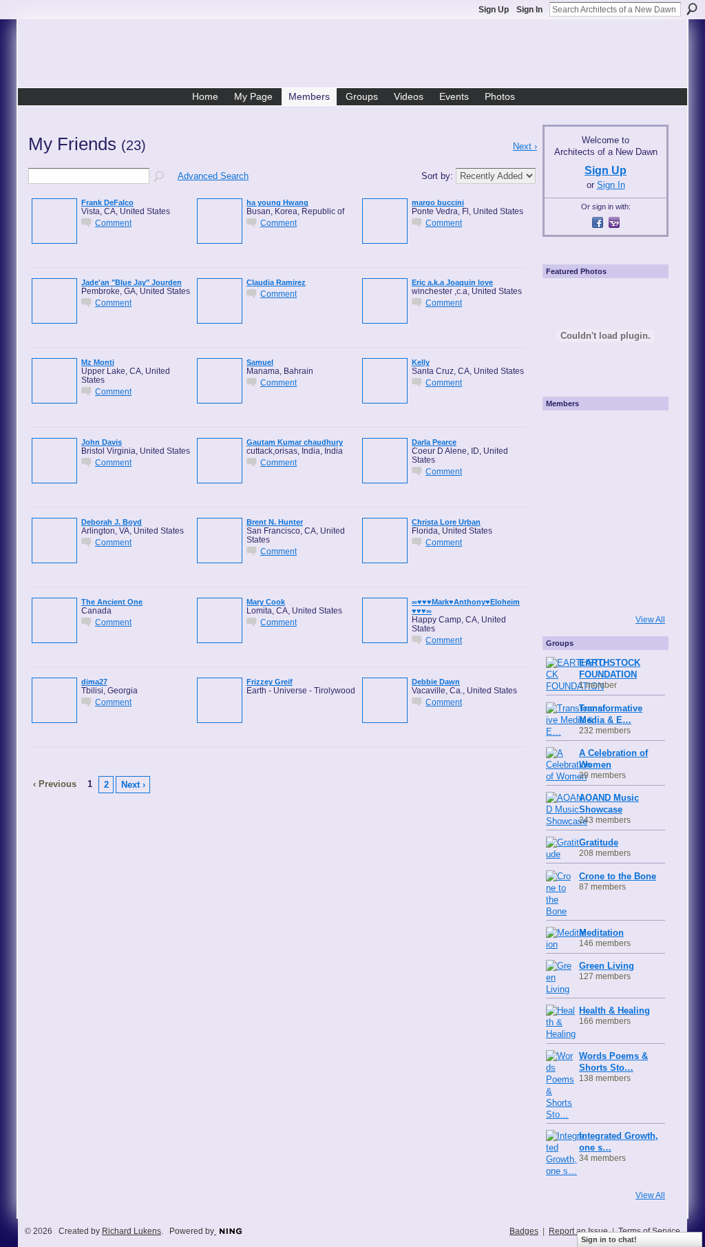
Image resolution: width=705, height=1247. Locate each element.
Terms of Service (649, 1231)
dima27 (94, 682)
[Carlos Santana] (642, 549)
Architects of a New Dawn (357, 55)
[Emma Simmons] (565, 588)
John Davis (101, 442)
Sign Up (493, 9)
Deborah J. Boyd (111, 522)
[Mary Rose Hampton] (565, 549)
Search (691, 9)
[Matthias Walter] (642, 433)
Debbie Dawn (436, 682)
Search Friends (160, 177)
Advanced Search (213, 176)
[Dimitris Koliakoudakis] (642, 588)
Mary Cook (265, 602)
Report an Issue (578, 1231)
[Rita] (565, 510)
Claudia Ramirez (276, 282)
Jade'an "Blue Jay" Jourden (131, 282)
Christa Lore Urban (446, 522)
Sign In (529, 9)
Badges (523, 1231)
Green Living (606, 966)
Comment (113, 222)
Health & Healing (614, 1010)
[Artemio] (603, 588)
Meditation (601, 933)
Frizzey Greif (269, 682)
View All (650, 620)
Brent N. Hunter (274, 522)
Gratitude (598, 842)
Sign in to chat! (609, 1239)
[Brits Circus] (642, 510)
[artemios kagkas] (603, 472)
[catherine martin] (603, 510)
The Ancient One (112, 602)
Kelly (421, 362)
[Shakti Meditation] (642, 472)
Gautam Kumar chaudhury (294, 442)
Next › (133, 784)
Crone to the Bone (617, 876)
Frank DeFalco (107, 202)
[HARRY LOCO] (565, 472)
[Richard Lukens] (603, 433)
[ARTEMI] (565, 433)
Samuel (259, 362)
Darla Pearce (434, 442)
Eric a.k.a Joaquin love (452, 282)
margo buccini (438, 202)
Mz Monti (97, 362)
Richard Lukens (131, 1231)
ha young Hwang (277, 202)
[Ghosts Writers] (603, 549)
